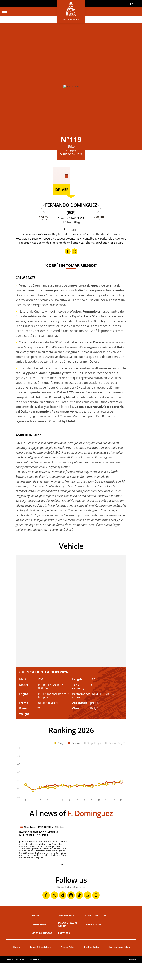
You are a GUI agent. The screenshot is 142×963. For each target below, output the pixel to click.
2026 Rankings (67, 915)
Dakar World (40, 924)
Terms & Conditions (40, 947)
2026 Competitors (95, 915)
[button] (133, 3)
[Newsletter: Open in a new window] (87, 895)
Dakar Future (92, 924)
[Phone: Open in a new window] (96, 895)
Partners (64, 933)
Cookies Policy (91, 947)
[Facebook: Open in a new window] (46, 895)
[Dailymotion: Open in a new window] (62, 895)
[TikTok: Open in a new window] (79, 895)
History (16, 947)
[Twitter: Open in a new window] (54, 895)
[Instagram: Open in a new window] (71, 895)
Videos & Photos (42, 933)
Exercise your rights (119, 947)
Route (35, 915)
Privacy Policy (67, 947)
